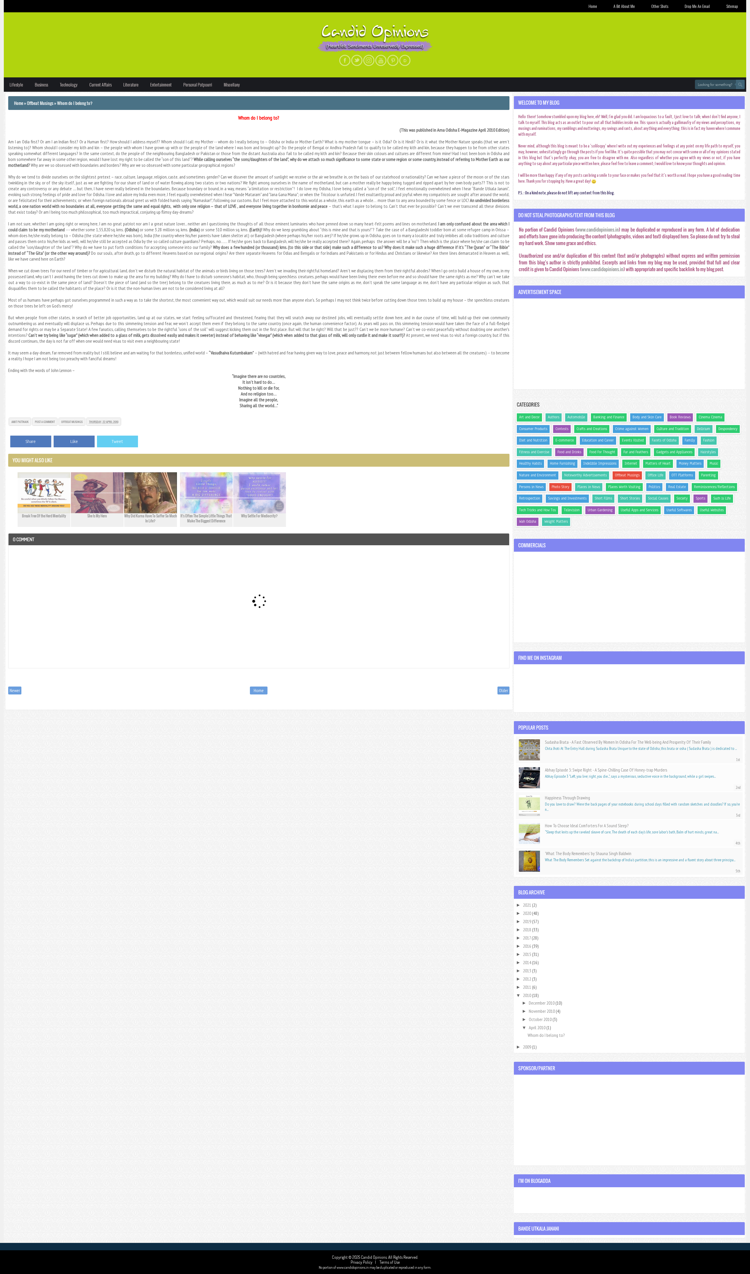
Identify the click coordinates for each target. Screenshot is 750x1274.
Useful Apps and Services (639, 510)
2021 (527, 905)
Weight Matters (556, 521)
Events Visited (633, 440)
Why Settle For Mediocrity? (259, 515)
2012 (527, 979)
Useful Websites (712, 510)
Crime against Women (631, 429)
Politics (654, 487)
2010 (527, 995)
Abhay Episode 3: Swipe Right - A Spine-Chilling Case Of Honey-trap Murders (606, 770)
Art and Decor (529, 417)
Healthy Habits (530, 463)
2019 (527, 921)
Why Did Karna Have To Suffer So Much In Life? (150, 518)
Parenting (708, 475)
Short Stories (630, 498)
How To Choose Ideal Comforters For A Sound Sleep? (586, 825)
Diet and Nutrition (533, 440)
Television (571, 510)
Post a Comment (45, 421)
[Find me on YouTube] (381, 60)
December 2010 (542, 1003)
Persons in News (531, 487)
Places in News (588, 487)
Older (503, 690)
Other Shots (659, 6)
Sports (700, 498)
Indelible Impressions (599, 463)
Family (690, 440)
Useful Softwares (679, 510)
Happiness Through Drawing (567, 798)
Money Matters (690, 463)
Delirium (703, 429)
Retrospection (529, 498)
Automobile (576, 417)
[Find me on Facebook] (345, 60)
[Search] (740, 84)
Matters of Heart (658, 463)
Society (682, 498)
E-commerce (564, 440)
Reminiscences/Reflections (714, 487)
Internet (631, 463)
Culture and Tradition (673, 429)
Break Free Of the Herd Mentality (44, 515)
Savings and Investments (567, 498)
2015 (527, 954)
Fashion (708, 440)
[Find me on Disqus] (405, 60)
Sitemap (732, 6)
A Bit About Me (624, 6)
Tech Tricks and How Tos (537, 510)
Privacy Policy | (365, 1262)
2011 (527, 987)
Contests (561, 429)
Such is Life (722, 498)
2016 (527, 946)
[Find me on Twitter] (357, 60)
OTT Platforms (682, 475)
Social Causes (658, 498)
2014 (527, 962)
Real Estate (677, 487)
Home (593, 6)
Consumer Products (533, 429)
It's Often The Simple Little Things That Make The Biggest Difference (206, 518)
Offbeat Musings (72, 421)
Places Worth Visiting (624, 487)
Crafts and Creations (592, 429)
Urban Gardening (600, 510)
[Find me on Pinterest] (393, 60)
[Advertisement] (629, 344)
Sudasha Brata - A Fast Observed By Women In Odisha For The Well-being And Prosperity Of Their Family (628, 742)
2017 (527, 938)
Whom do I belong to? (258, 117)
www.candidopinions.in (598, 229)
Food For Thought (602, 452)
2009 (527, 1047)
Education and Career (598, 440)
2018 (527, 929)
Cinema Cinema (710, 417)
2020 (527, 913)
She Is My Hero (97, 515)
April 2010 (537, 1027)
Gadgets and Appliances (674, 452)
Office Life (655, 475)
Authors (553, 417)
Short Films (603, 498)
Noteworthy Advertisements (585, 475)
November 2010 (542, 1011)
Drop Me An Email (697, 6)
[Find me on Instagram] (369, 60)
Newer (15, 690)
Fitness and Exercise (534, 452)
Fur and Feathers (635, 452)
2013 (527, 971)
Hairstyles (708, 452)
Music (714, 463)
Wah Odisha (527, 521)
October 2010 (541, 1019)
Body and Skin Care (647, 417)
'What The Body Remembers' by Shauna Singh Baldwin (588, 853)
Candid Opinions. (374, 1257)
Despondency (727, 429)
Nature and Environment (537, 475)
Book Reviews (680, 417)
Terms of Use (389, 1262)
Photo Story (560, 487)
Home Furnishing (562, 463)
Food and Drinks (569, 452)
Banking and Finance (608, 417)
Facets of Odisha (664, 440)
